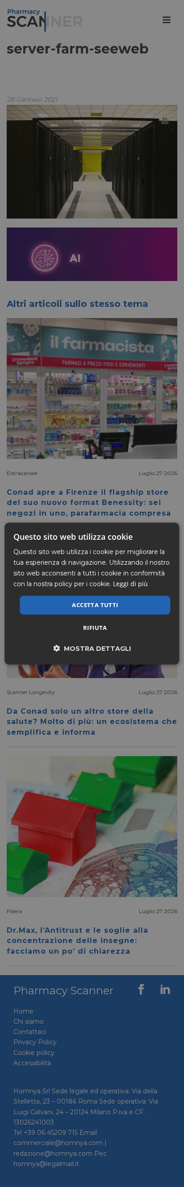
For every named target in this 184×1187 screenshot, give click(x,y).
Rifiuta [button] (95, 628)
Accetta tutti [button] (95, 605)
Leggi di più (130, 583)
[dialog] (91, 593)
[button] (92, 648)
